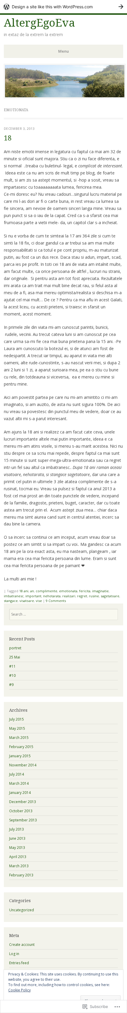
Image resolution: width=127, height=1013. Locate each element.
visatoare (26, 600)
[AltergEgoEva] (65, 96)
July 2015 (16, 719)
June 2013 (17, 838)
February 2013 (21, 875)
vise (39, 600)
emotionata (68, 591)
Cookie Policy (19, 990)
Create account (22, 944)
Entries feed (19, 962)
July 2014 (16, 774)
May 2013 (17, 847)
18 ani (23, 591)
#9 (11, 684)
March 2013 (19, 865)
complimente (46, 591)
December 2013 (22, 801)
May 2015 (17, 728)
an (32, 591)
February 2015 (21, 746)
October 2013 (20, 810)
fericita (84, 591)
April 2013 (17, 856)
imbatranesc (14, 596)
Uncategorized (21, 909)
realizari (68, 596)
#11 (12, 666)
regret (82, 596)
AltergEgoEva (39, 23)
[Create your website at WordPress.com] (63, 6)
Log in (14, 953)
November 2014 (22, 765)
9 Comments (56, 600)
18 (8, 138)
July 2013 (16, 829)
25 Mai (14, 657)
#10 (12, 675)
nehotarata (52, 596)
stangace (11, 600)
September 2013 (23, 820)
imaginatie (100, 591)
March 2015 (19, 737)
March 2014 (19, 783)
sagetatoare (110, 596)
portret (15, 647)
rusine (94, 596)
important (33, 596)
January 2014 (20, 792)
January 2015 (20, 755)
